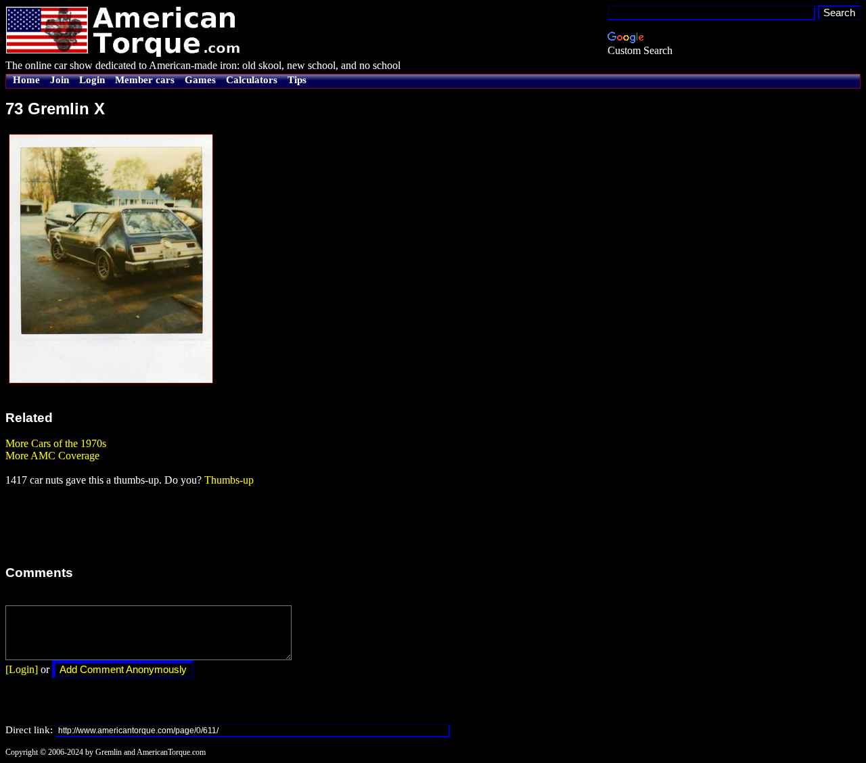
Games (200, 79)
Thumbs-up (229, 480)
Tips (297, 79)
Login (92, 79)
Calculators (251, 79)
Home (26, 79)
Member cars (145, 79)
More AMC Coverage (52, 455)
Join (59, 79)
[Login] (21, 669)
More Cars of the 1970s (55, 443)
